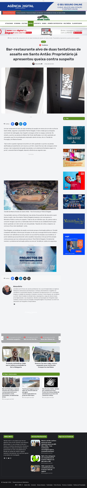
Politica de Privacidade (79, 485)
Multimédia (67, 23)
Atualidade (9, 23)
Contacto (33, 485)
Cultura (24, 23)
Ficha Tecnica (57, 485)
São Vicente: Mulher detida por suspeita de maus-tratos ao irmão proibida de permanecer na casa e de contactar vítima (50, 392)
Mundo (44, 23)
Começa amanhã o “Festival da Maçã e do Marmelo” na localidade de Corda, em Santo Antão (40, 12)
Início (10, 38)
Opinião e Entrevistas (55, 23)
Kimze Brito (38, 63)
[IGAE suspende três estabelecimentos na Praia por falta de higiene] (35, 468)
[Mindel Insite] (43, 18)
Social (30, 23)
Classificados (77, 23)
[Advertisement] (31, 167)
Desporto (37, 23)
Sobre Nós (27, 485)
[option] (14, 338)
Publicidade (50, 485)
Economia (17, 23)
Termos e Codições (67, 485)
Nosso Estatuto (41, 485)
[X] (7, 458)
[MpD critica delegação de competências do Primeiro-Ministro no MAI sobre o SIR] (35, 458)
